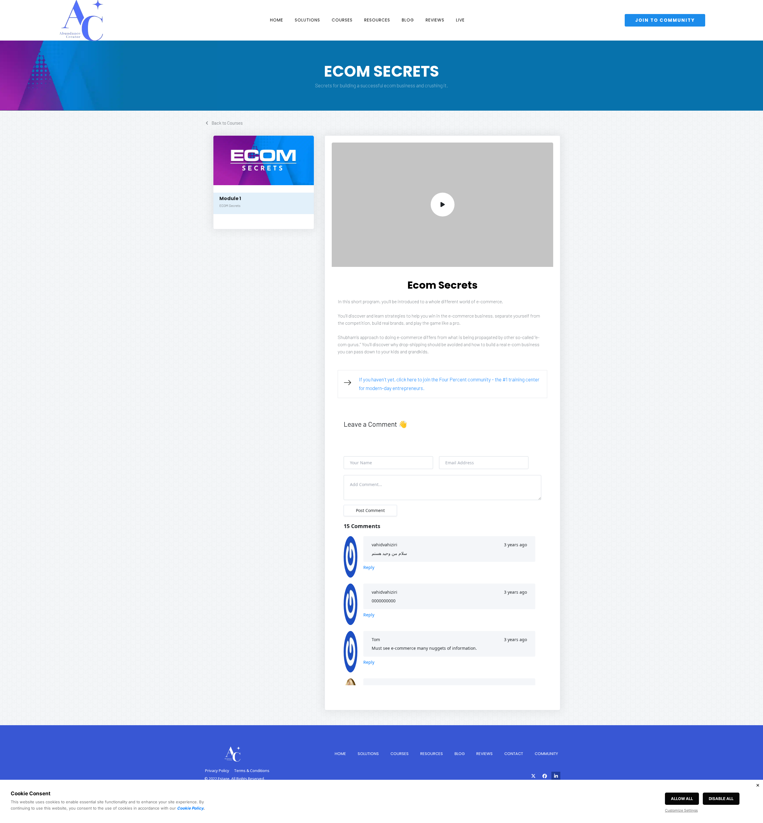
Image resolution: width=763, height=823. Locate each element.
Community (546, 754)
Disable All (721, 798)
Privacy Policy (217, 770)
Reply (368, 567)
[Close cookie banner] (757, 785)
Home (276, 20)
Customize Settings (681, 810)
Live (460, 20)
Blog (408, 20)
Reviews (435, 20)
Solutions (307, 20)
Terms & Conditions (251, 770)
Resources (377, 20)
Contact (513, 754)
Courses (342, 20)
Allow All (682, 798)
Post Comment (370, 510)
